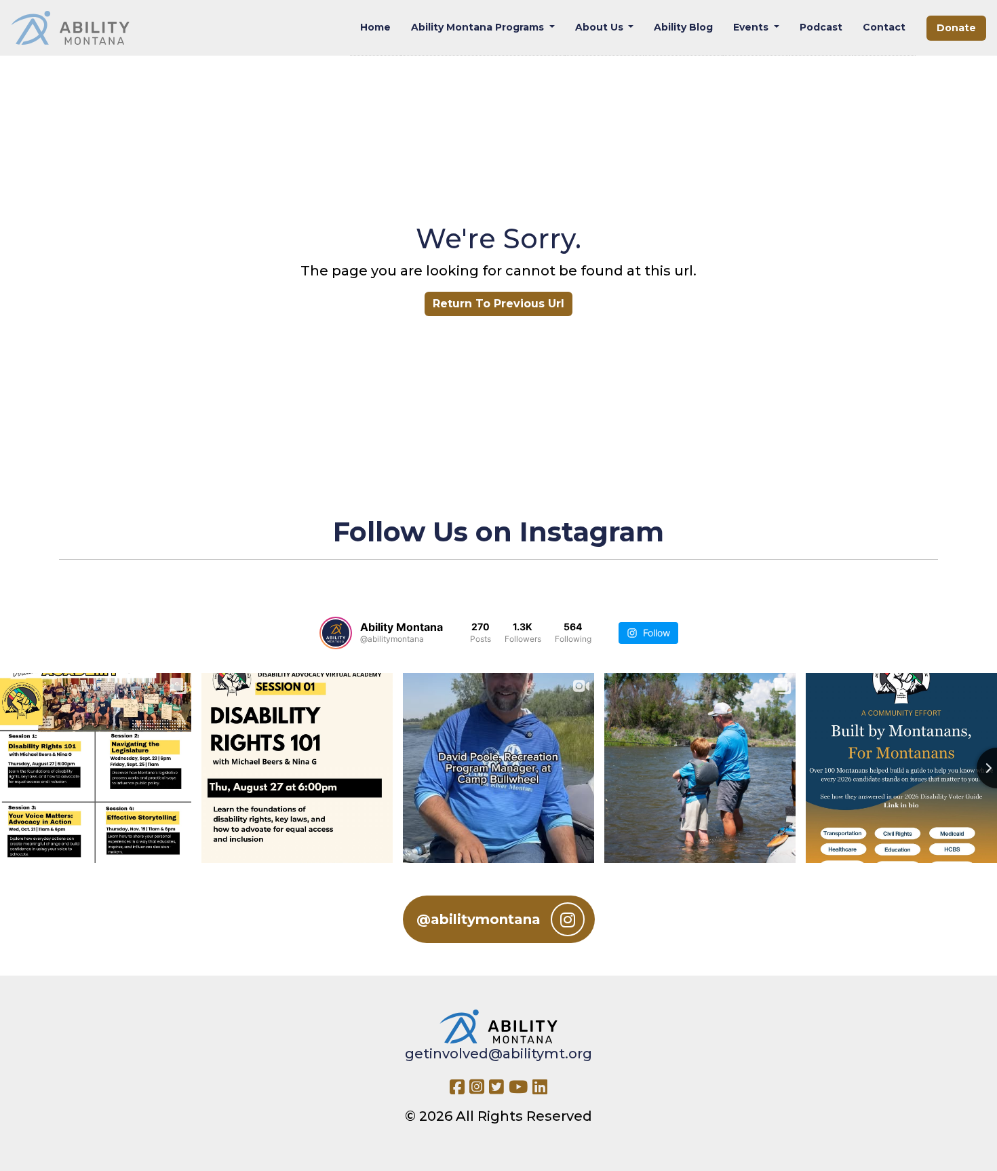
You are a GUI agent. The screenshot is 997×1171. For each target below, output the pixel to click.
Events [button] (752, 27)
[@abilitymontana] (335, 633)
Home (375, 27)
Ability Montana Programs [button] (479, 27)
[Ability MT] (70, 28)
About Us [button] (600, 27)
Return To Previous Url (498, 303)
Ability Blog (683, 27)
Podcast (821, 27)
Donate (956, 28)
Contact (884, 27)
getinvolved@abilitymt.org (498, 1053)
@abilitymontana (478, 919)
